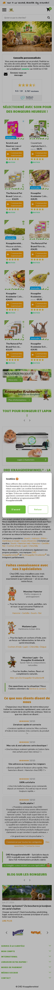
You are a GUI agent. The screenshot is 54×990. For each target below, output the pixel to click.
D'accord (16, 509)
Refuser (38, 509)
